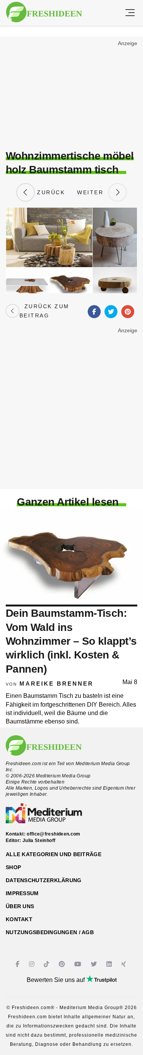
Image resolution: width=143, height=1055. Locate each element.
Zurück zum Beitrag (44, 311)
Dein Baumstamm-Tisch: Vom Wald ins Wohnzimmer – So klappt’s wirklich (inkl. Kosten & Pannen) (71, 641)
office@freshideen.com (53, 834)
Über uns (20, 906)
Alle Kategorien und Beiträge (53, 854)
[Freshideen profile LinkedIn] (110, 964)
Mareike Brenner (56, 683)
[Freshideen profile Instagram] (32, 964)
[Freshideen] (44, 12)
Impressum (22, 893)
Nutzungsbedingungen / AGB (50, 932)
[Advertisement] (71, 94)
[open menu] (130, 13)
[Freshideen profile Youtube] (78, 964)
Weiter (92, 192)
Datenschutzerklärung (44, 880)
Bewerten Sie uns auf (56, 980)
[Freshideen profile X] (95, 964)
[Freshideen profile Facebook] (18, 964)
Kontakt (19, 919)
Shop (13, 867)
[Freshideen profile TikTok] (47, 964)
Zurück (50, 192)
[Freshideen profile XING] (124, 964)
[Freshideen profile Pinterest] (63, 964)
